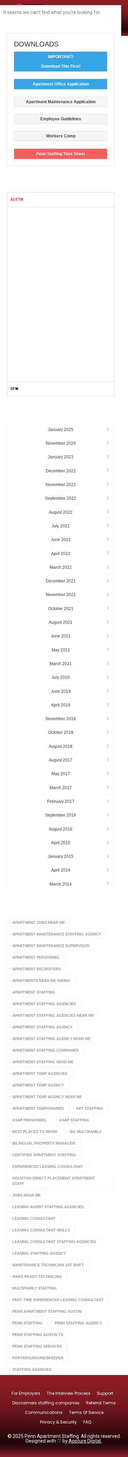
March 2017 (60, 787)
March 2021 (60, 663)
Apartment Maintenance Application (61, 101)
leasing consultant (34, 1218)
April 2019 (60, 705)
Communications (43, 1412)
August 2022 (60, 512)
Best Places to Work (35, 1132)
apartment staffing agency (42, 1027)
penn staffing (27, 1323)
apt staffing (89, 1108)
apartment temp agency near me (47, 1097)
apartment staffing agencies (44, 1004)
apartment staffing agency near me (51, 1039)
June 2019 (61, 691)
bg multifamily (85, 1132)
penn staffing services (37, 1346)
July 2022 (61, 526)
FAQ (87, 1422)
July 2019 (61, 677)
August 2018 (60, 746)
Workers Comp (60, 136)
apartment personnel (36, 957)
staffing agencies (32, 1369)
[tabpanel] (60, 294)
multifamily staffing (34, 1288)
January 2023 (60, 457)
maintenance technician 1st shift (48, 1265)
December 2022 (61, 471)
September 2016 (60, 815)
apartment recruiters (36, 969)
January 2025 (60, 429)
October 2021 (60, 608)
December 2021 (61, 581)
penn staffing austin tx (37, 1335)
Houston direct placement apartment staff (53, 1181)
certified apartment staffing (44, 1155)
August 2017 (60, 760)
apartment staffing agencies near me (53, 1015)
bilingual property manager (43, 1143)
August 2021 (60, 622)
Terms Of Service (86, 1412)
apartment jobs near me (38, 922)
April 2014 (60, 870)
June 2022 (61, 539)
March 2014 (60, 884)
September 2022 (60, 498)
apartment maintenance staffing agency (56, 934)
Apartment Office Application (60, 84)
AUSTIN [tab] (17, 199)
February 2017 (60, 801)
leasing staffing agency (39, 1253)
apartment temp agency (38, 1085)
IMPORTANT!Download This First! (61, 61)
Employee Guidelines (60, 119)
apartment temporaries (38, 1108)
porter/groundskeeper (37, 1358)
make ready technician (36, 1276)
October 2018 (60, 732)
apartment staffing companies (45, 1050)
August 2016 (60, 829)
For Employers (26, 1393)
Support (105, 1393)
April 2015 (60, 842)
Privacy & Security (58, 1422)
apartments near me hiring (41, 981)
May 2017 (61, 773)
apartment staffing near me (42, 1062)
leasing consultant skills (41, 1230)
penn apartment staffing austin (47, 1311)
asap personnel (29, 1120)
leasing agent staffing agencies (48, 1207)
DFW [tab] (14, 389)
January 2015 (60, 856)
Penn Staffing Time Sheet (60, 153)
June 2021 (61, 636)
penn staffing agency (78, 1323)
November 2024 (61, 443)
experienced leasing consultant (47, 1166)
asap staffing (74, 1120)
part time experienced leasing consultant (58, 1300)
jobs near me (26, 1195)
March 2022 (60, 567)
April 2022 (60, 553)
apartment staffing (33, 992)
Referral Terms (101, 1403)
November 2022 (61, 484)
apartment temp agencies (39, 1073)
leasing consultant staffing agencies (54, 1242)
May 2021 (61, 650)
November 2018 (61, 718)
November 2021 (61, 594)
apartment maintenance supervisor (50, 946)
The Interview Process (68, 1393)
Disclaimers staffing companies (46, 1403)
